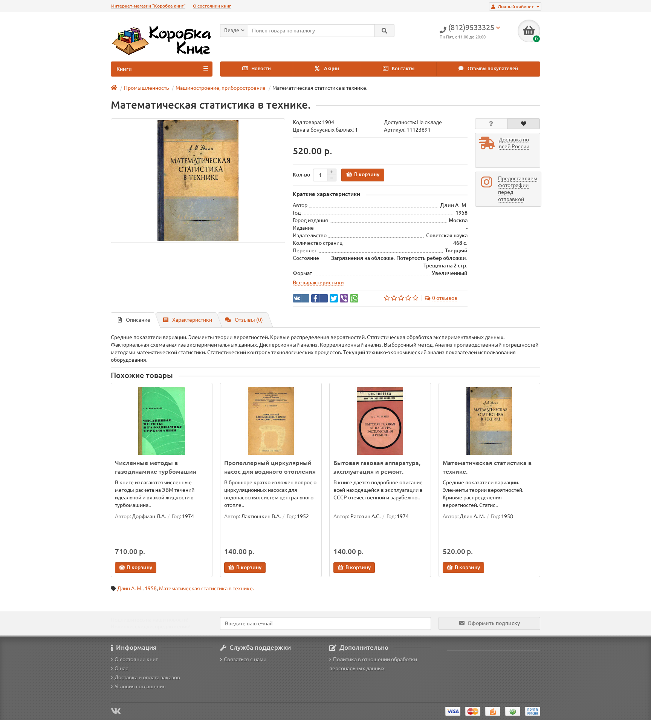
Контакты (402, 68)
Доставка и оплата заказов (147, 677)
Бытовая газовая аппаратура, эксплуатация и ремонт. (376, 467)
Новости (260, 68)
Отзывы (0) (249, 320)
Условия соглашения (140, 686)
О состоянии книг (212, 5)
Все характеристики (318, 282)
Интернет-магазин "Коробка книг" (148, 5)
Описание (138, 320)
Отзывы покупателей (492, 68)
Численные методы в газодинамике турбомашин (155, 467)
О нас (121, 668)
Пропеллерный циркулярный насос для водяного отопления (270, 467)
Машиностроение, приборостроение (221, 88)
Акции (331, 68)
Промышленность (146, 88)
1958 (151, 588)
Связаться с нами (245, 659)
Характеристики (192, 320)
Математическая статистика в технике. (487, 467)
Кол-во (301, 175)
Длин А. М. (129, 588)
